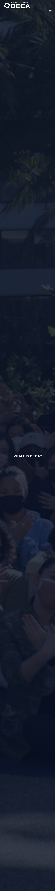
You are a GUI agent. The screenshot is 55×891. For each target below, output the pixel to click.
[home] (28, 5)
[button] (50, 11)
